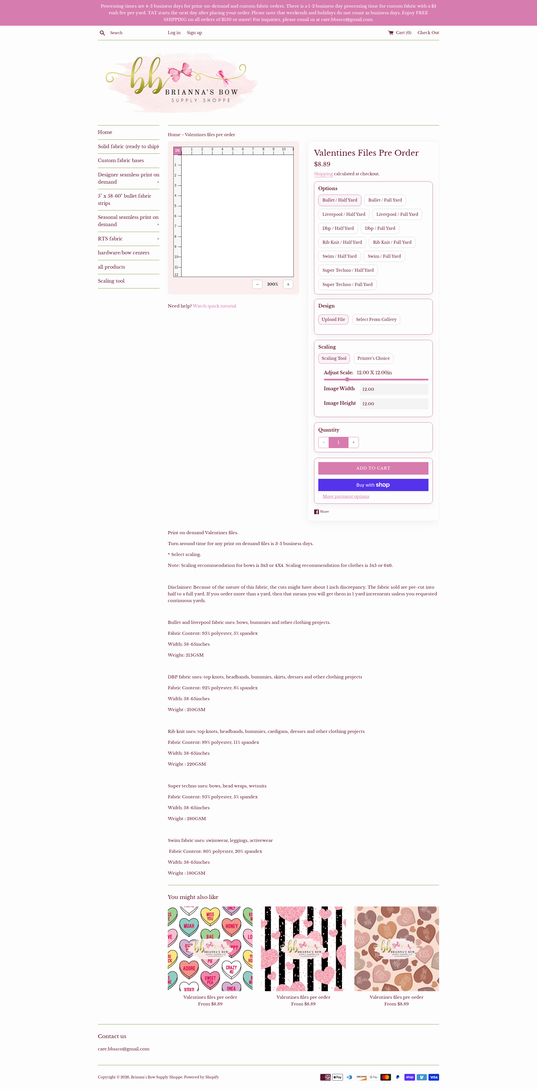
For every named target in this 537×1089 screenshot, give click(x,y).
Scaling (327, 347)
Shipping (323, 173)
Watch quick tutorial (214, 306)
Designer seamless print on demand (128, 178)
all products (111, 267)
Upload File (333, 319)
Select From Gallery (376, 319)
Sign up (194, 32)
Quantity (328, 430)
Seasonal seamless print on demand (128, 220)
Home (105, 132)
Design (326, 306)
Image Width (339, 388)
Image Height (340, 403)
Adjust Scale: (358, 372)
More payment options (346, 496)
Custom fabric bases (121, 160)
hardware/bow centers (123, 252)
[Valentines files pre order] (210, 948)
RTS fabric (128, 239)
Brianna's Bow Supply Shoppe (156, 1077)
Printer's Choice (373, 358)
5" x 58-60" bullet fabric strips (125, 199)
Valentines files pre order (210, 997)
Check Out (428, 32)
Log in (174, 32)
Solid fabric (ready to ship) (128, 146)
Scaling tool (111, 281)
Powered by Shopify (201, 1077)
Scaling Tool (334, 358)
